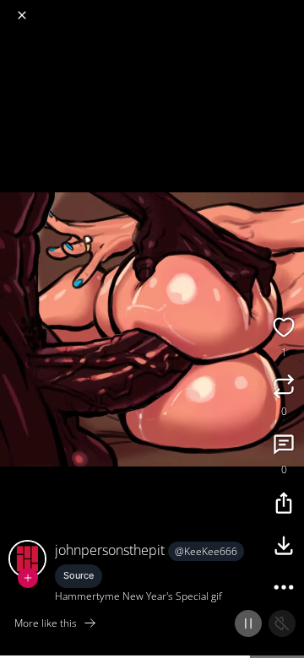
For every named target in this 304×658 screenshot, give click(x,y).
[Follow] (28, 578)
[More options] (284, 589)
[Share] (284, 505)
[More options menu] (288, 8)
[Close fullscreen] (22, 15)
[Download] (284, 547)
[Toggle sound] (282, 623)
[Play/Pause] (248, 623)
